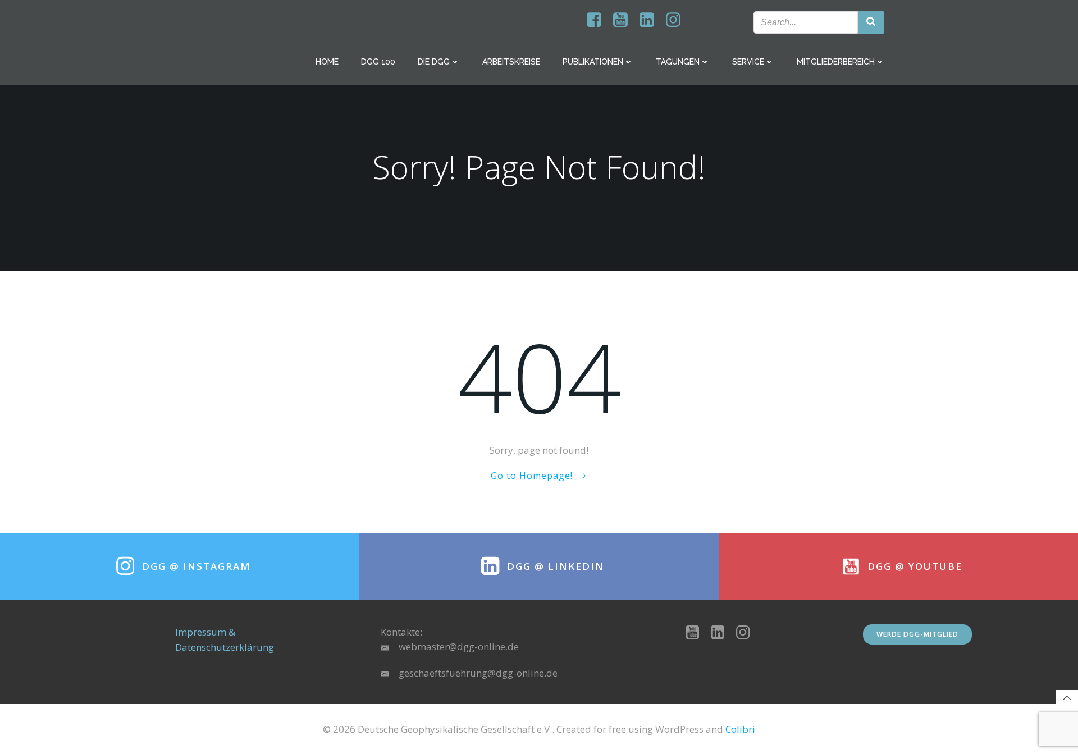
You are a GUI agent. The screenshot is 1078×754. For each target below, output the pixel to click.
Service (748, 61)
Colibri (740, 729)
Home (327, 61)
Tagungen (678, 61)
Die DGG (434, 61)
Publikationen (593, 61)
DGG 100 (378, 61)
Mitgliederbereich (836, 61)
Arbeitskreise (511, 61)
